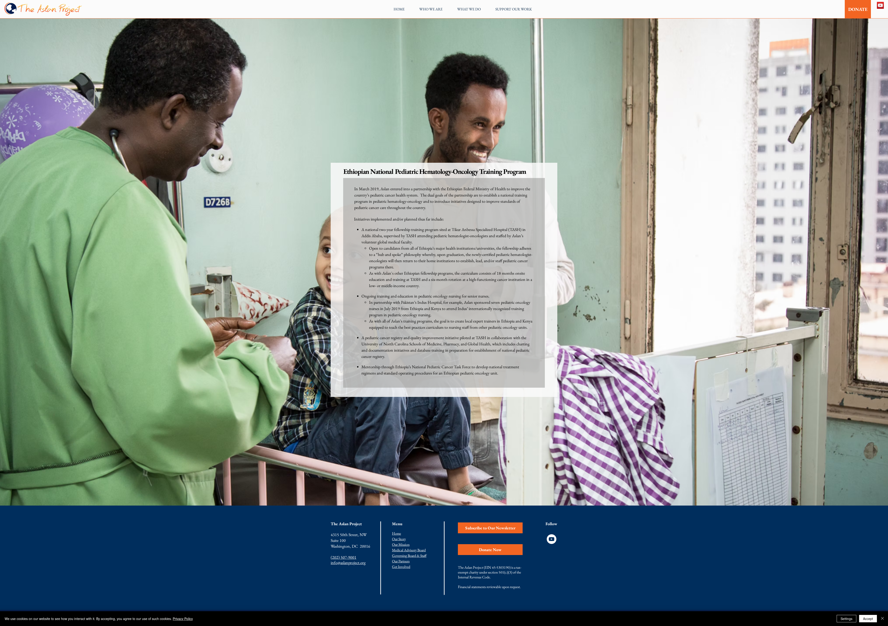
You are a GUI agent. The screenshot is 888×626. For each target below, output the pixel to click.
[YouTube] (880, 5)
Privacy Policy (183, 618)
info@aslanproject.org (348, 562)
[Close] (882, 618)
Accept (868, 618)
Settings (846, 618)
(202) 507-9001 (343, 557)
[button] (431, 9)
